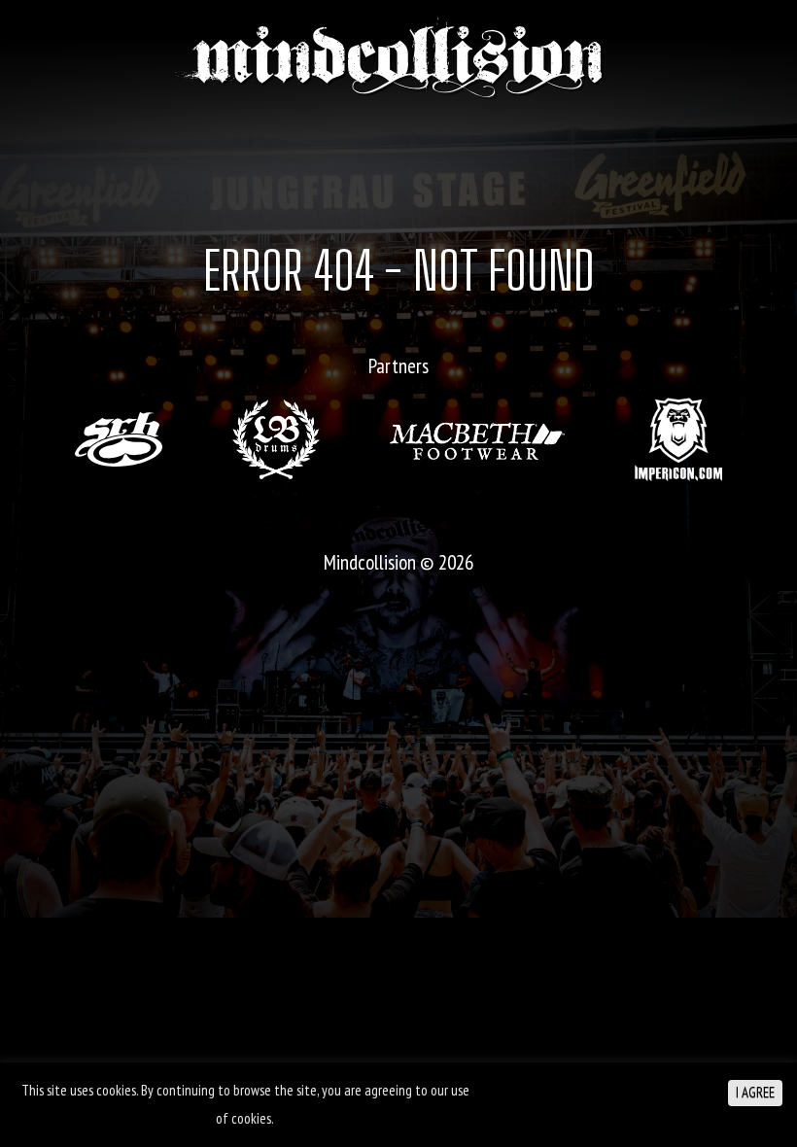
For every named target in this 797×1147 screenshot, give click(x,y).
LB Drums (276, 439)
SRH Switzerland (118, 439)
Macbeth (477, 439)
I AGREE (755, 1092)
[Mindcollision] (398, 57)
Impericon (678, 439)
